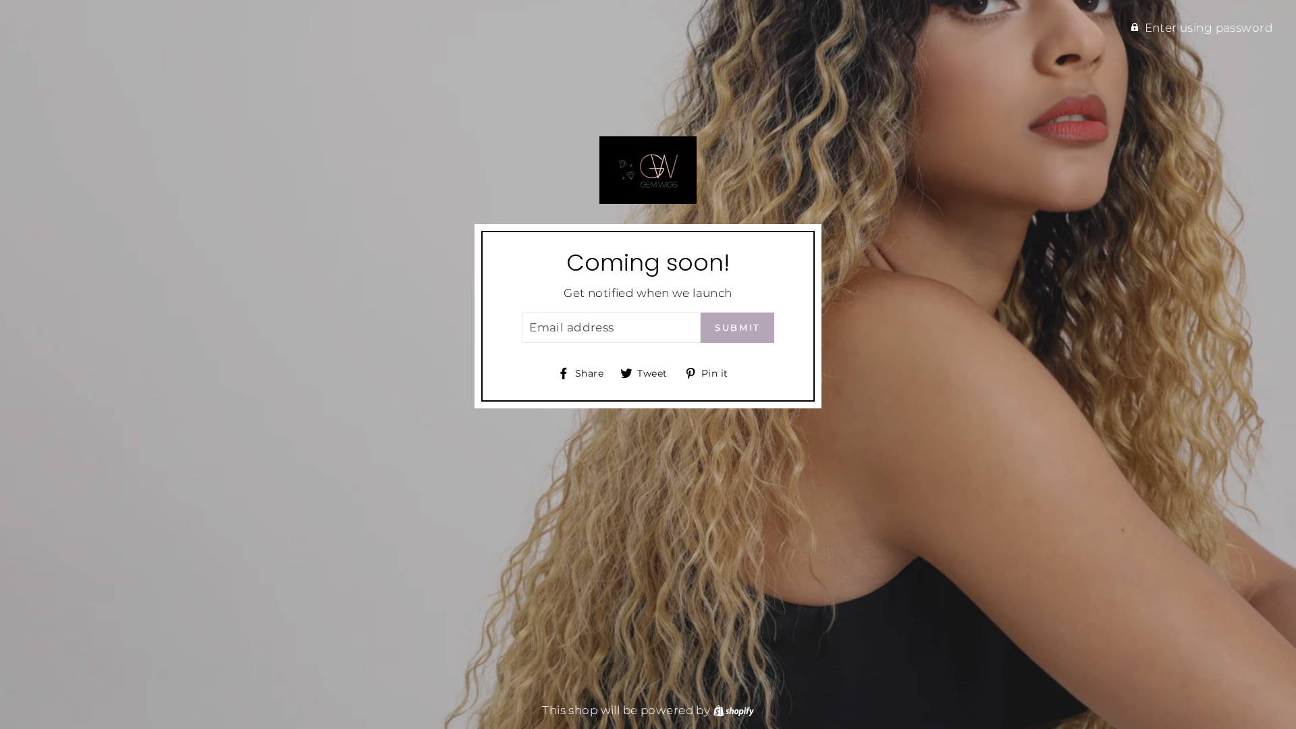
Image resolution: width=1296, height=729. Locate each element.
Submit (737, 327)
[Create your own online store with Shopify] (733, 710)
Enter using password (1209, 27)
